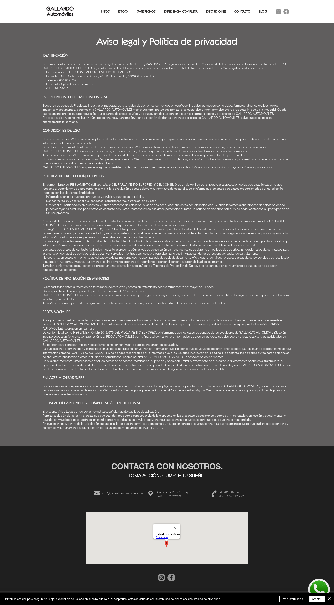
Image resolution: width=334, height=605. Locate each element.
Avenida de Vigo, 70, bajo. (173, 492)
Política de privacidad (207, 599)
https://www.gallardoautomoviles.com (240, 68)
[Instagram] (278, 11)
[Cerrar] (329, 599)
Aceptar (316, 599)
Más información (293, 599)
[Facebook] (286, 11)
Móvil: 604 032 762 (231, 497)
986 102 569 (232, 492)
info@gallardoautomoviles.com (75, 84)
